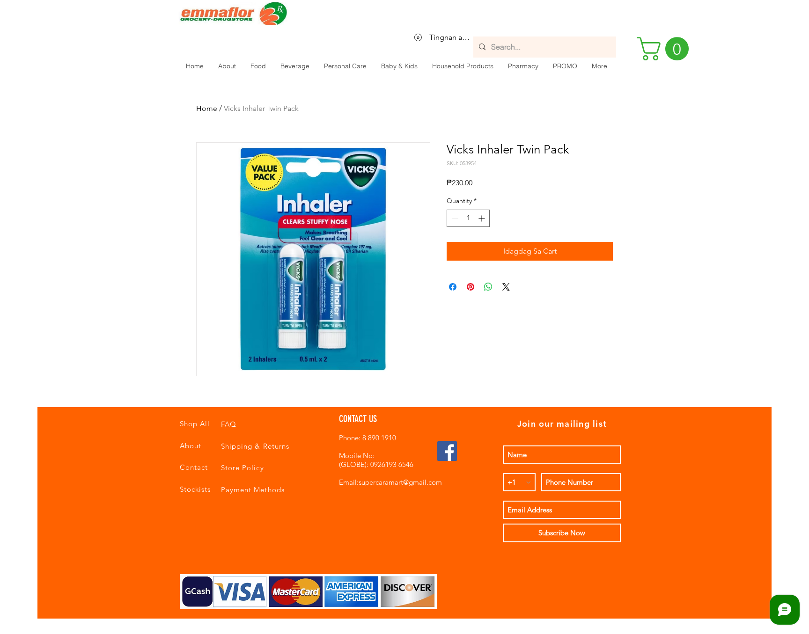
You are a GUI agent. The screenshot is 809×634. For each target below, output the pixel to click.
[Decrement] (454, 218)
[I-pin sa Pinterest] (470, 286)
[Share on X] (506, 286)
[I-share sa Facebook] (452, 286)
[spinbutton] (468, 218)
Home (206, 108)
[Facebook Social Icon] (447, 451)
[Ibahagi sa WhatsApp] (488, 286)
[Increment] (482, 218)
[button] (258, 66)
